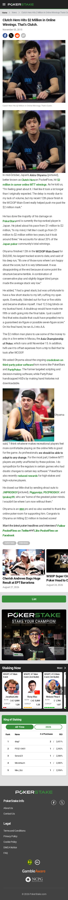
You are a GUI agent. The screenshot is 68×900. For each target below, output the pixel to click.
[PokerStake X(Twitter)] (62, 804)
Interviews (23, 543)
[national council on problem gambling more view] (34, 879)
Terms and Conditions (14, 830)
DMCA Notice (10, 847)
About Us (8, 808)
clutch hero (9, 543)
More (59, 668)
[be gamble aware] (34, 871)
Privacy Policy (10, 836)
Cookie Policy (10, 841)
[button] (62, 691)
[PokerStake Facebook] (53, 804)
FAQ (5, 853)
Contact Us (9, 813)
